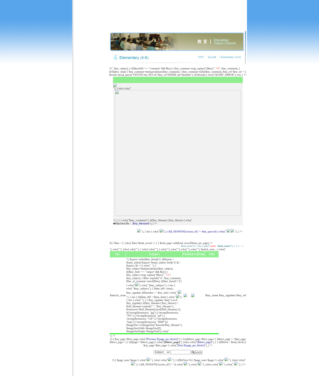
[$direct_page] (204, 342)
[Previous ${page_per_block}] (162, 339)
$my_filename (141, 223)
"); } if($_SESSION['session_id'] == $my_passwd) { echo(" (194, 231)
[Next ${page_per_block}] (191, 345)
